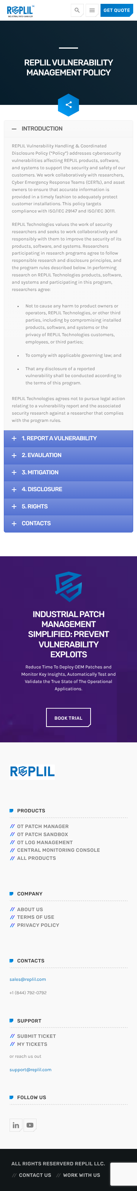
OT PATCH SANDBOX (42, 835)
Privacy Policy (38, 925)
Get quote (117, 10)
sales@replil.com (28, 979)
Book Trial (68, 718)
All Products (36, 858)
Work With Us (81, 1175)
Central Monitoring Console (58, 850)
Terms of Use (35, 917)
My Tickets (32, 1044)
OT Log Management (45, 843)
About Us (30, 910)
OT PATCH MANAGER (43, 827)
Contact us (35, 1175)
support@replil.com (30, 1070)
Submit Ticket (36, 1036)
